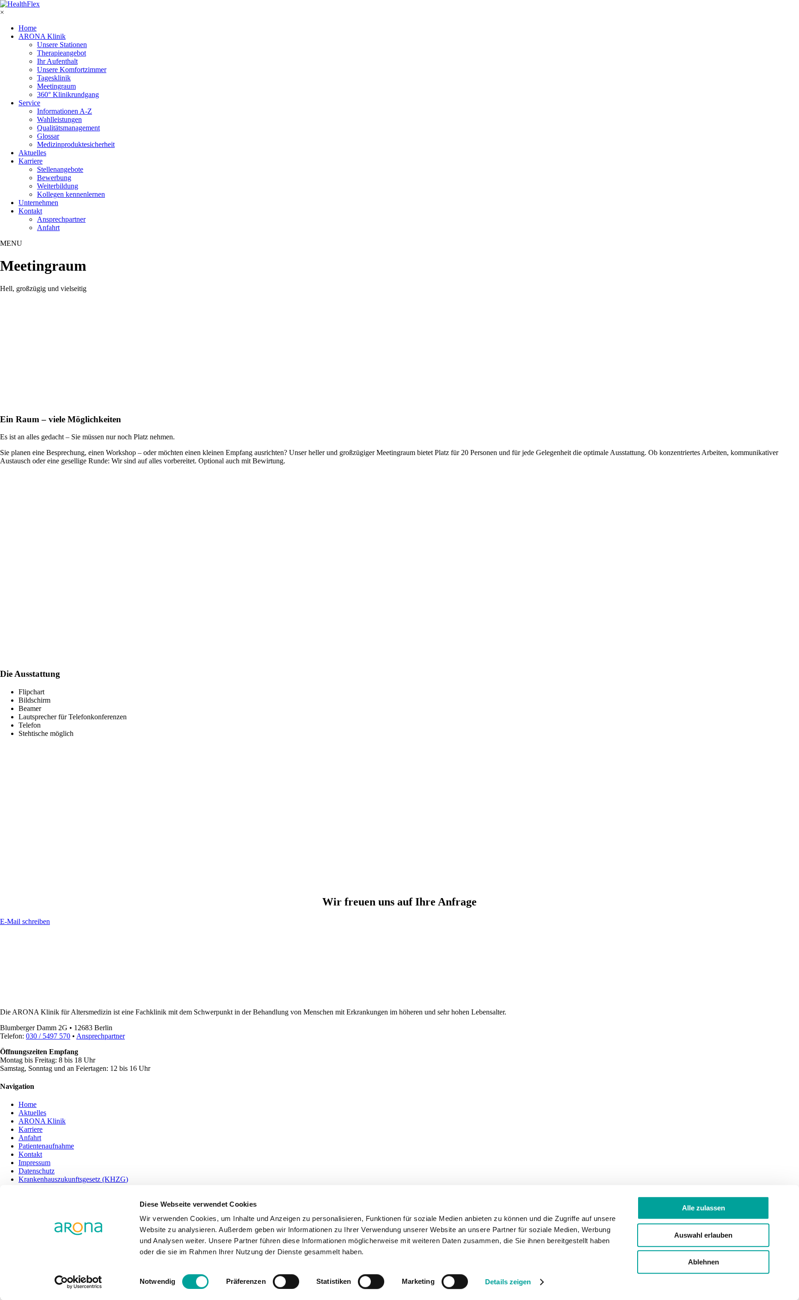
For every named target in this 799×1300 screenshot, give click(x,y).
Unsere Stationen (62, 45)
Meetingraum (56, 86)
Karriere (30, 161)
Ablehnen (703, 1262)
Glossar (48, 136)
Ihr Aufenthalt (57, 61)
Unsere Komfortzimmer (71, 69)
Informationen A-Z (64, 111)
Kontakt (30, 211)
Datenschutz (36, 1171)
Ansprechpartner (61, 219)
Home (27, 28)
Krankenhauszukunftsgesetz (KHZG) (73, 1179)
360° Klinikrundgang (68, 94)
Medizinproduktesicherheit (76, 144)
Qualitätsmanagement (68, 128)
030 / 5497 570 (48, 1036)
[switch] (286, 1281)
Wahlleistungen (59, 119)
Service (29, 103)
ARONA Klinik (42, 36)
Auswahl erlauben (703, 1235)
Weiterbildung (57, 186)
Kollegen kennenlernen (71, 194)
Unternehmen (38, 203)
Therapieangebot (61, 53)
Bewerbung (54, 178)
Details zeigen (508, 1282)
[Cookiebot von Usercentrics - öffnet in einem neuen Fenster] (78, 1282)
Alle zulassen (703, 1208)
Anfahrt (48, 227)
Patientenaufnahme (46, 1146)
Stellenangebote (60, 169)
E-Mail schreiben (25, 921)
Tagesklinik (54, 78)
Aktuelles (32, 153)
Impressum (34, 1162)
